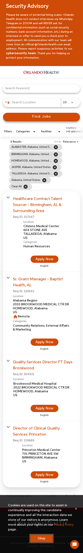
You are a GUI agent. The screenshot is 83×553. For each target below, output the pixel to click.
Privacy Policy (64, 524)
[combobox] (39, 88)
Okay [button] (41, 538)
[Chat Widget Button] (74, 544)
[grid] (36, 167)
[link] (41, 231)
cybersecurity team (21, 53)
